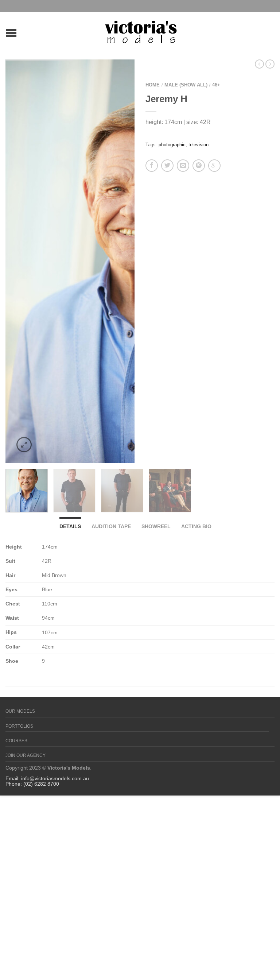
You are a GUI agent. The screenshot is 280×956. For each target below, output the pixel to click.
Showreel (156, 526)
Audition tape (111, 526)
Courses (16, 741)
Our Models (20, 711)
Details (70, 526)
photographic (172, 144)
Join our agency (25, 755)
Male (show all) (185, 85)
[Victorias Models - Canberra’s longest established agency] (141, 30)
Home (152, 85)
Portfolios (19, 726)
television (198, 144)
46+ (216, 85)
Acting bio (196, 526)
